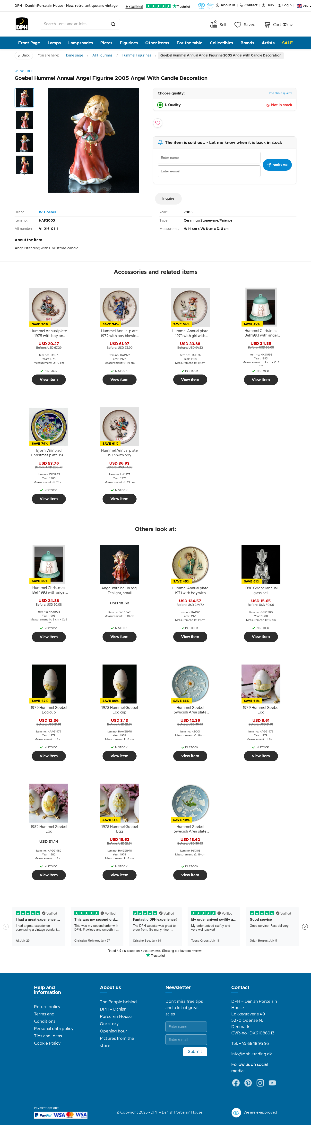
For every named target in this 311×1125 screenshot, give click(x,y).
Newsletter (178, 987)
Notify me (280, 164)
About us (110, 987)
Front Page (29, 43)
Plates (106, 43)
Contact (240, 987)
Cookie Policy (47, 1043)
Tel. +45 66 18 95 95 (250, 1044)
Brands (247, 43)
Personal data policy (53, 1029)
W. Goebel (47, 212)
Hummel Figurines (136, 55)
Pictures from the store (117, 1042)
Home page (73, 55)
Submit (195, 1052)
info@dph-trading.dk (251, 1054)
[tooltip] (48, 333)
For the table (189, 43)
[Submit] (113, 24)
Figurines (129, 43)
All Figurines (102, 55)
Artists (268, 43)
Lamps (54, 43)
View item (49, 380)
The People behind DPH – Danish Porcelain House (118, 1009)
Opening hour (113, 1031)
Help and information (47, 990)
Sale (287, 43)
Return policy (47, 1007)
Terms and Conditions (44, 1017)
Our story (109, 1024)
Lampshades (80, 43)
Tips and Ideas (48, 1036)
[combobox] (80, 24)
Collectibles (221, 43)
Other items (157, 43)
